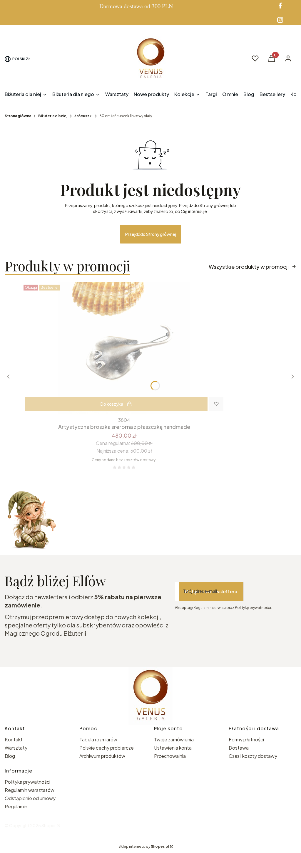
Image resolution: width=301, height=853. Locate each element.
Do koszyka (112, 404)
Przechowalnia (170, 756)
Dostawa (239, 748)
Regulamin (16, 806)
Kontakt (14, 739)
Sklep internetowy (143, 846)
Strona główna (18, 116)
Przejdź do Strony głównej (150, 234)
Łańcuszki (83, 116)
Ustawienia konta (173, 748)
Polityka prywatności (27, 782)
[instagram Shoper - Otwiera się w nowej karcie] (280, 19)
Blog (10, 756)
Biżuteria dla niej (52, 116)
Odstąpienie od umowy (30, 798)
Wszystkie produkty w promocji (249, 266)
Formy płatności (246, 739)
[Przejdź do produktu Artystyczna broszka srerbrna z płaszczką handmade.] (124, 348)
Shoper (48, 825)
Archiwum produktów (102, 756)
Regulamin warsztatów (29, 790)
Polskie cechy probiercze (106, 748)
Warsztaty (16, 748)
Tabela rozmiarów (98, 739)
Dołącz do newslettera (211, 591)
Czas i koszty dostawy (253, 756)
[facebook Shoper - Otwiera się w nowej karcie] (280, 5)
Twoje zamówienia (174, 739)
